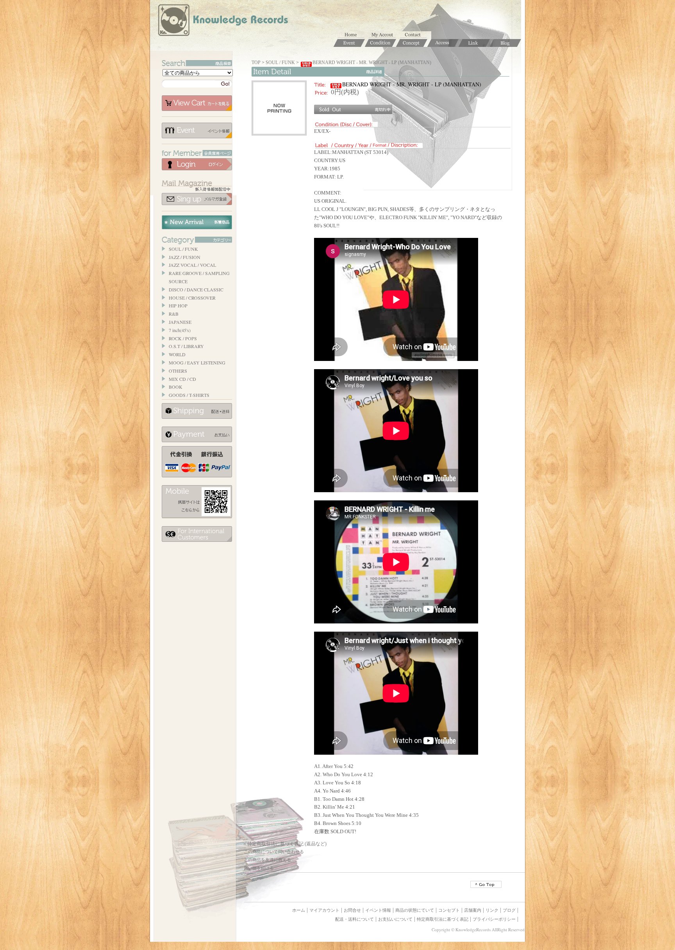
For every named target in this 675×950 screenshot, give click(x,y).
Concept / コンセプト (411, 43)
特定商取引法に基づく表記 (442, 919)
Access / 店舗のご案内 (443, 43)
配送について (197, 411)
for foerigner (197, 534)
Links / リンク (474, 43)
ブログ (509, 910)
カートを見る (197, 103)
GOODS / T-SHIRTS (189, 395)
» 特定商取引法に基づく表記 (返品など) (285, 843)
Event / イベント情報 (349, 43)
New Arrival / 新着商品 (197, 222)
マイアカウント (384, 35)
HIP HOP (178, 305)
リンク (492, 910)
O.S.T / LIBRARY (186, 346)
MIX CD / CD (182, 379)
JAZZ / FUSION (184, 257)
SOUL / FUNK (183, 249)
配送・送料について (354, 919)
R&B (174, 314)
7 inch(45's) (180, 330)
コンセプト (449, 910)
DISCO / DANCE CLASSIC (196, 289)
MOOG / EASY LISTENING (197, 362)
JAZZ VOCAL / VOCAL (192, 265)
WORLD (177, 354)
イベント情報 (197, 130)
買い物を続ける (259, 868)
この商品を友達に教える (267, 859)
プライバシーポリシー (494, 919)
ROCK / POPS (183, 338)
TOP (256, 62)
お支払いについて (197, 434)
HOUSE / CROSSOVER (192, 298)
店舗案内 (472, 910)
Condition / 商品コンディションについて (380, 43)
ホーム (353, 35)
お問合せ (415, 35)
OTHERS (178, 371)
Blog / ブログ (505, 43)
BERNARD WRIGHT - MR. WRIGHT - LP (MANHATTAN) (371, 62)
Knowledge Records (222, 21)
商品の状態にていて (414, 910)
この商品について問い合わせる (274, 851)
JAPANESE (180, 322)
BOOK (175, 387)
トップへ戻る (485, 884)
